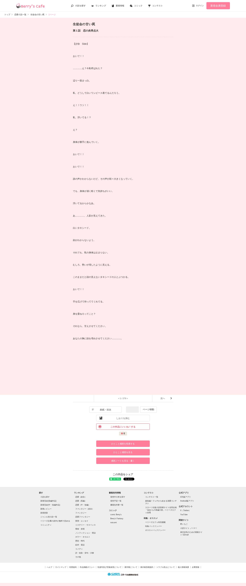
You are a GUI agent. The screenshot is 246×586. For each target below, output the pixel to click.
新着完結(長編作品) (48, 501)
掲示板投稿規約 (146, 567)
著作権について (130, 567)
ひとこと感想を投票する (123, 443)
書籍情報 (120, 5)
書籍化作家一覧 (116, 505)
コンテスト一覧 (151, 497)
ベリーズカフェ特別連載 (155, 522)
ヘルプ (49, 567)
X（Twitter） (185, 510)
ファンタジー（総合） (84, 509)
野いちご (184, 524)
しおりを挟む (123, 418)
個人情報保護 (183, 567)
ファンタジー (80, 513)
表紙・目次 (105, 409)
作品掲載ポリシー (87, 567)
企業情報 (195, 567)
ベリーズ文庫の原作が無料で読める (55, 521)
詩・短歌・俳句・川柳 (84, 553)
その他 (78, 557)
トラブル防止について (165, 567)
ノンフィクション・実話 (85, 533)
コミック (138, 5)
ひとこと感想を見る (123, 452)
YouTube (183, 514)
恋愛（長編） (80, 501)
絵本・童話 (80, 545)
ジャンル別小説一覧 (48, 517)
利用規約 (73, 567)
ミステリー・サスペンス (85, 525)
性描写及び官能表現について (110, 567)
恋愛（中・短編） (82, 505)
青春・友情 (80, 529)
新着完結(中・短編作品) (50, 505)
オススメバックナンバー (155, 530)
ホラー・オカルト (82, 537)
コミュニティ (46, 525)
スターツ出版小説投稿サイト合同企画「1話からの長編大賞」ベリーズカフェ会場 (161, 510)
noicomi (113, 522)
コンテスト (157, 5)
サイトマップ (60, 567)
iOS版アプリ (185, 497)
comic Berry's (116, 514)
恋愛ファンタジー (82, 517)
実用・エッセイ (81, 521)
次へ (162, 398)
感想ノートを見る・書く (123, 461)
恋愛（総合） (80, 497)
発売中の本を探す (117, 497)
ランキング (100, 5)
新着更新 (44, 513)
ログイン (200, 5)
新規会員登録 (218, 5)
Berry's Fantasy (116, 518)
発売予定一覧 (115, 501)
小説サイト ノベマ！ (188, 528)
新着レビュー (46, 509)
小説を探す (80, 5)
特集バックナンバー (153, 526)
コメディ (79, 549)
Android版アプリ (187, 501)
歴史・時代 (80, 541)
